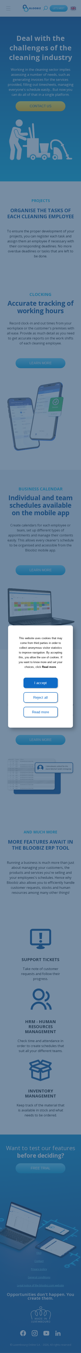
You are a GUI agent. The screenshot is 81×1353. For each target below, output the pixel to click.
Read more (49, 666)
